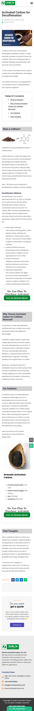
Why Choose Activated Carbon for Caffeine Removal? (17, 106)
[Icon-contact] (31, 440)
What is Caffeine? (16, 100)
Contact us (17, 625)
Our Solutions (15, 113)
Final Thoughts (15, 117)
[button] (13, 579)
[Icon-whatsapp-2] (31, 445)
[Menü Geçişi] (31, 3)
